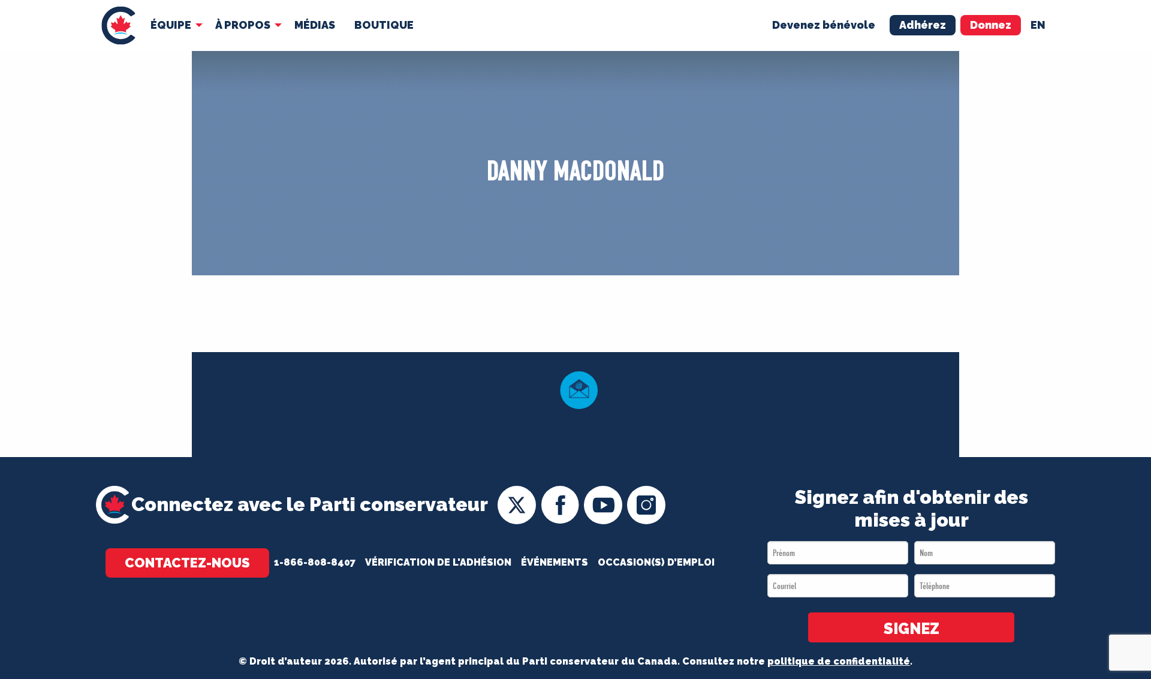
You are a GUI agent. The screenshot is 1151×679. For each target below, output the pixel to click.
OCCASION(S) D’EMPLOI (656, 562)
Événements (554, 562)
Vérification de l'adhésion (438, 562)
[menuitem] (118, 25)
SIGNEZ (911, 629)
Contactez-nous (187, 562)
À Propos (242, 25)
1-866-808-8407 (314, 562)
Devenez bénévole (823, 25)
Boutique (384, 25)
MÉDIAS (314, 25)
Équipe (170, 25)
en (1038, 25)
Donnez (990, 25)
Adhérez (922, 25)
